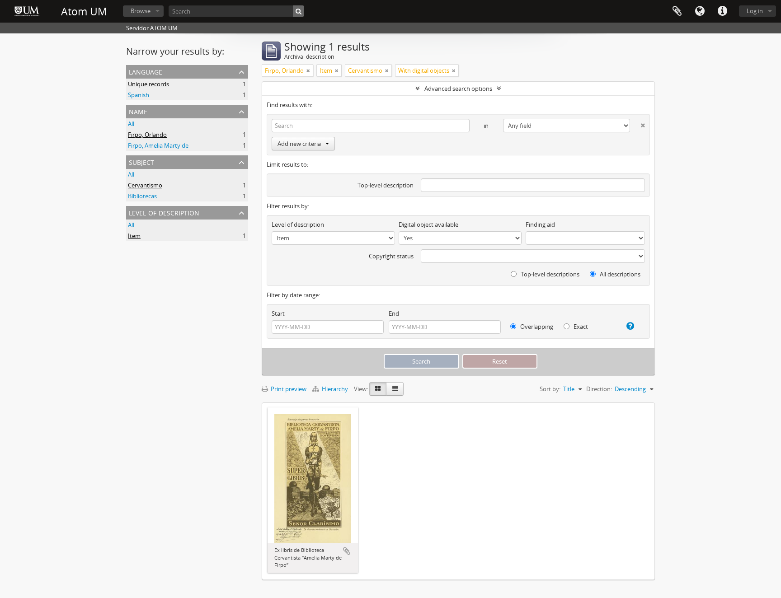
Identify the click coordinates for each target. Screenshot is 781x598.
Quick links (722, 11)
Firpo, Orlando (147, 135)
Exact (580, 326)
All (131, 124)
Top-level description (386, 185)
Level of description (164, 212)
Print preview (287, 389)
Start (278, 313)
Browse (141, 11)
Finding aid (540, 224)
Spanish (138, 95)
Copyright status (391, 256)
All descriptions (619, 274)
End (394, 313)
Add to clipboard (346, 551)
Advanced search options (458, 88)
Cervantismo (145, 185)
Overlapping (536, 326)
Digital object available (428, 224)
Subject (141, 161)
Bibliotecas (142, 196)
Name (138, 111)
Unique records (148, 84)
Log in (755, 11)
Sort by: (550, 389)
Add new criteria (299, 144)
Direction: (599, 389)
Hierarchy (334, 389)
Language (699, 11)
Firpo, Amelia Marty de (158, 145)
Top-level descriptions (549, 274)
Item (134, 236)
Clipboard (677, 11)
